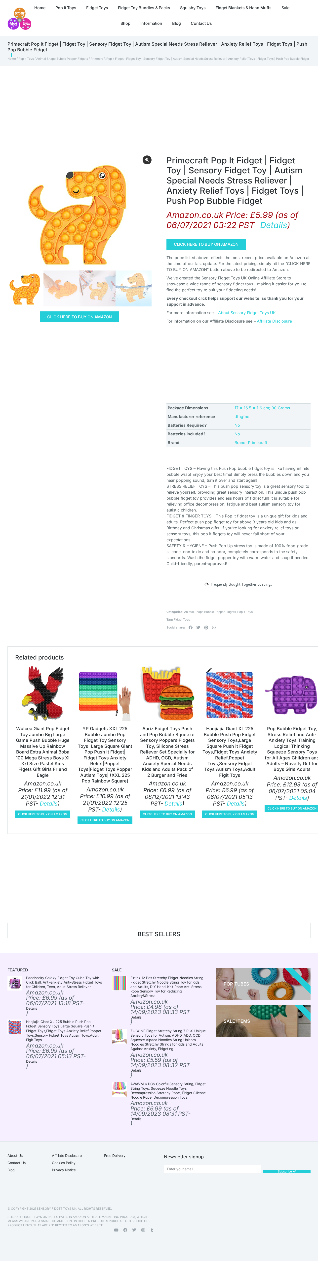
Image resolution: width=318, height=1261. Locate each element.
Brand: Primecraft (251, 442)
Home (11, 58)
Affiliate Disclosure (274, 321)
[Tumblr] (152, 1230)
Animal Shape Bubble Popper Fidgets (62, 58)
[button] (191, 627)
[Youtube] (116, 1230)
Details (273, 225)
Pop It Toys (26, 58)
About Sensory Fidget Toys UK (247, 312)
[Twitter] (134, 1230)
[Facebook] (125, 1230)
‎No (237, 425)
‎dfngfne (242, 416)
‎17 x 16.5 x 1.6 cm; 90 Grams (262, 407)
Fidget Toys (182, 619)
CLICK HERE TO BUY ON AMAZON (79, 316)
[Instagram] (143, 1230)
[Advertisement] (151, 103)
